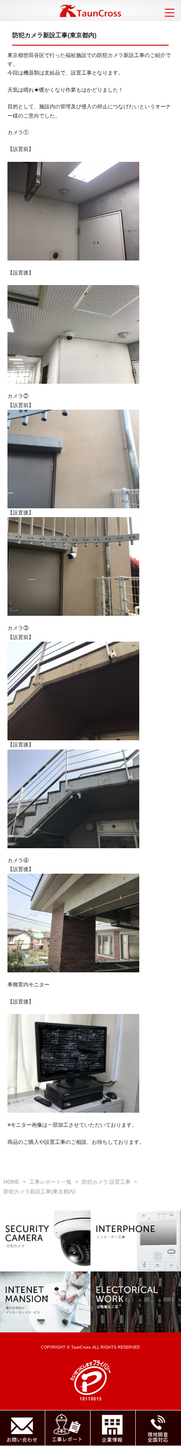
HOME (11, 1182)
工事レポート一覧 (50, 1182)
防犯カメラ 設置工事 (106, 1182)
